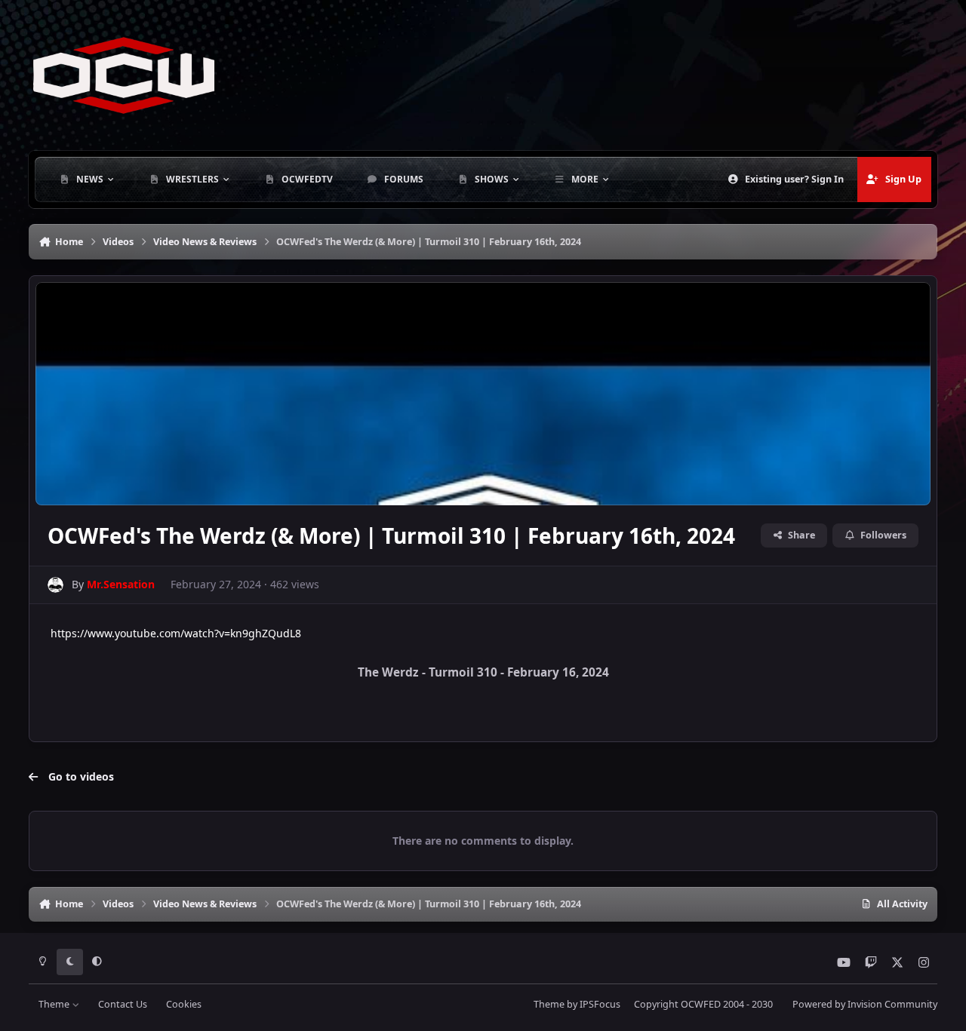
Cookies (184, 1004)
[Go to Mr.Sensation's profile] (55, 585)
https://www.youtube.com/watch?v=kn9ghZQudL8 (176, 633)
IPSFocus (600, 1004)
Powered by (864, 1004)
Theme (55, 1004)
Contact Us (122, 1004)
